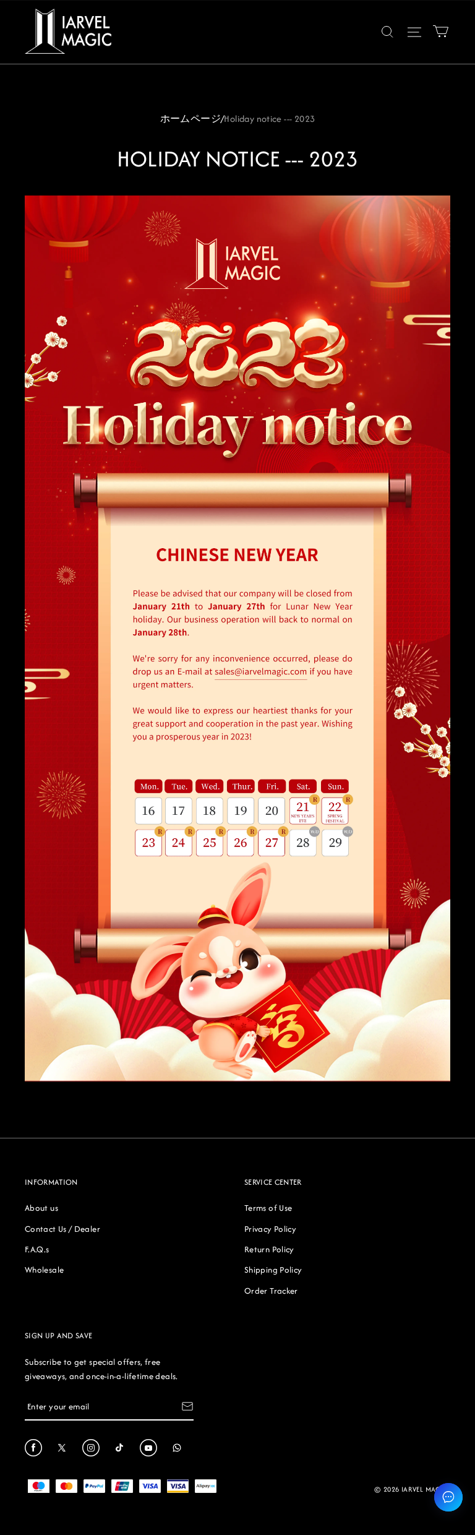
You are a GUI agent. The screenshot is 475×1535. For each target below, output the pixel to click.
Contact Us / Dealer (62, 1229)
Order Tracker (271, 1290)
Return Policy (269, 1249)
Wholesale (44, 1269)
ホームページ (190, 118)
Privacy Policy (270, 1229)
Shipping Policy (273, 1269)
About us (41, 1208)
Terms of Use (268, 1208)
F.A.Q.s (37, 1249)
